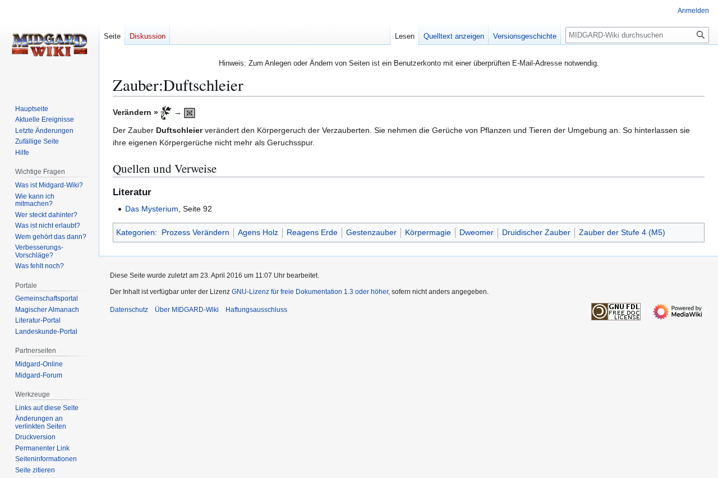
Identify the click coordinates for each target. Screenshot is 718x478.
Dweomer (476, 232)
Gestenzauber (371, 232)
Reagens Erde (312, 232)
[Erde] (189, 112)
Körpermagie (428, 232)
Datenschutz (129, 310)
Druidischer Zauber (536, 232)
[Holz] (166, 112)
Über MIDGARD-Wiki (187, 310)
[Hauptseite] (49, 45)
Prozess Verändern (195, 232)
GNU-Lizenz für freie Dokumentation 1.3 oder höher (310, 292)
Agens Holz (258, 232)
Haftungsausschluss (256, 310)
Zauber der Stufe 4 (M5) (622, 232)
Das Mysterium (151, 208)
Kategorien (135, 232)
